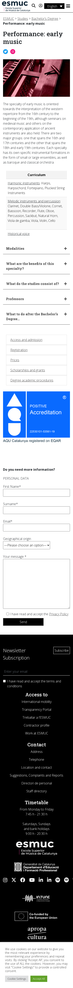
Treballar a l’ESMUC (37, 717)
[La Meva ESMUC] (41, 6)
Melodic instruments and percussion (34, 201)
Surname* (10, 504)
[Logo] (16, 6)
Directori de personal (36, 783)
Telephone (36, 759)
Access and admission (26, 340)
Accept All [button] (39, 979)
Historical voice (19, 234)
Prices (14, 360)
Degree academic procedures (31, 380)
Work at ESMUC (36, 733)
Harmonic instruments (24, 183)
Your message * (14, 556)
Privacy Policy (58, 614)
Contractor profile (36, 725)
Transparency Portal (36, 709)
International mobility (36, 701)
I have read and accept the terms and (34, 683)
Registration (19, 350)
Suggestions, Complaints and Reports (36, 775)
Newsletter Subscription (16, 654)
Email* (7, 521)
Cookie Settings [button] (17, 979)
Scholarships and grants (27, 370)
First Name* (12, 486)
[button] (33, 5)
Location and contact (36, 767)
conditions (14, 686)
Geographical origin (17, 538)
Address (37, 751)
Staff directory (36, 791)
